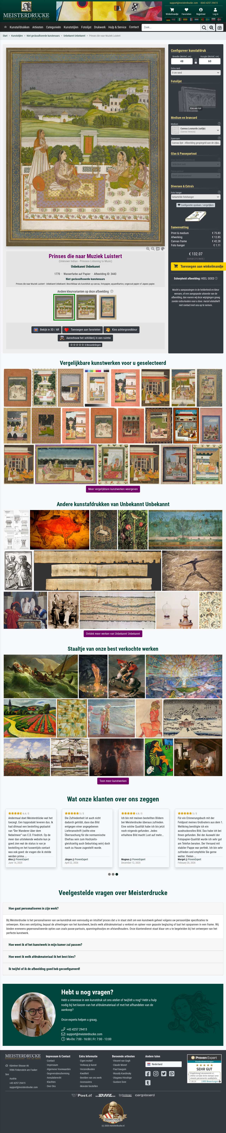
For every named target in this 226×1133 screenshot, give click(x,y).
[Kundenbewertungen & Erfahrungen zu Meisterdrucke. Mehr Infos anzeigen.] (204, 1068)
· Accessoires (85, 1082)
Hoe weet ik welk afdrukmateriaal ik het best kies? (42, 957)
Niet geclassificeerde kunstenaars (43, 35)
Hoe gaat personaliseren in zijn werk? (34, 908)
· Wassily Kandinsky (121, 1073)
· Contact (50, 1060)
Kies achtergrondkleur (123, 329)
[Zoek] (204, 27)
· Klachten (51, 1082)
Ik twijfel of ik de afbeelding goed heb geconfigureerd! (44, 969)
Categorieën (53, 27)
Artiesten (37, 27)
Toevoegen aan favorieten (84, 329)
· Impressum (52, 1065)
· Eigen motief (86, 1060)
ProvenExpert (22, 859)
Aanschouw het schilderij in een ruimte (87, 338)
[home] (5, 27)
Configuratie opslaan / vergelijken (197, 205)
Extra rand (175, 68)
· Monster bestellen (88, 1086)
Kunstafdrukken (19, 27)
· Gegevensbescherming (57, 1073)
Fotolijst (86, 27)
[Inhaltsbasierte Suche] (211, 27)
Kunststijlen (71, 27)
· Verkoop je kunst (87, 1065)
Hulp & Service (117, 27)
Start (5, 35)
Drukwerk (100, 27)
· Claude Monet (119, 1065)
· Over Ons (51, 1086)
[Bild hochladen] (219, 27)
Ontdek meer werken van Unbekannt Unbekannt (113, 633)
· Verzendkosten (87, 1069)
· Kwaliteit (84, 1073)
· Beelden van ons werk (90, 1077)
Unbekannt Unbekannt (74, 35)
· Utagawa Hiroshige (122, 1077)
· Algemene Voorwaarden (58, 1069)
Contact (134, 27)
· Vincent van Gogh (121, 1060)
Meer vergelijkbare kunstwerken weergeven (113, 489)
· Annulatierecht (53, 1077)
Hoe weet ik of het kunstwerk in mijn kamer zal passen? (45, 945)
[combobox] (196, 72)
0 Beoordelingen (92, 344)
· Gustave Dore (119, 1082)
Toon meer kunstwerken (113, 781)
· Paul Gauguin (119, 1069)
